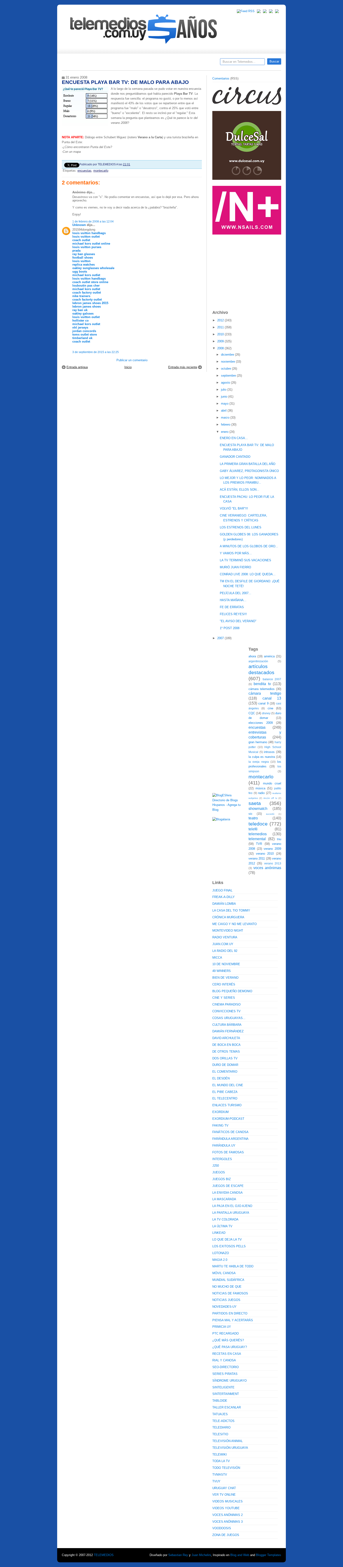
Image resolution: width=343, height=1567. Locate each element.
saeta (254, 803)
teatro (253, 818)
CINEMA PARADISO (226, 1004)
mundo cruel (272, 783)
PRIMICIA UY (221, 1326)
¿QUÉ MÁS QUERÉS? (228, 1340)
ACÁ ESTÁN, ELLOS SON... (239, 489)
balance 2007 (272, 679)
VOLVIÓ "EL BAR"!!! (234, 508)
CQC (251, 713)
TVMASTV (219, 1474)
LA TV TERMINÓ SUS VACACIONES (245, 560)
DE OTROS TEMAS (226, 1051)
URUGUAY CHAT (224, 1488)
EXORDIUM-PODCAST (228, 1118)
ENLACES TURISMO (227, 1105)
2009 (221, 341)
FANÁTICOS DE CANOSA (230, 1132)
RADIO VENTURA (224, 937)
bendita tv (262, 684)
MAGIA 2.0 (219, 1260)
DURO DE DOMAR (225, 1065)
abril (224, 410)
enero (225, 431)
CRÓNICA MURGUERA (228, 917)
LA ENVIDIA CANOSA (227, 1192)
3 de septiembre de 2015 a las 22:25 (95, 352)
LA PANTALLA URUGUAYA (230, 1212)
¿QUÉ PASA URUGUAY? (229, 1347)
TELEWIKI (219, 1454)
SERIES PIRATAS (225, 1374)
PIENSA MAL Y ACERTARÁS (232, 1320)
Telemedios (202, 63)
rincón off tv (270, 798)
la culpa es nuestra (261, 757)
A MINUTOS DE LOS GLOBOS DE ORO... (249, 546)
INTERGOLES (222, 1159)
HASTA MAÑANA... (233, 600)
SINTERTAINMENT (225, 1394)
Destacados (81, 63)
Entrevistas (122, 63)
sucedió (270, 814)
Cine (153, 63)
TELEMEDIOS (104, 1555)
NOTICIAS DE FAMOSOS (230, 1293)
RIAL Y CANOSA (224, 1360)
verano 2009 (272, 848)
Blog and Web (239, 1555)
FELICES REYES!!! (233, 614)
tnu (279, 839)
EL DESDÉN (221, 1078)
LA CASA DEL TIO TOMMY (231, 910)
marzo (225, 417)
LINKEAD (218, 1232)
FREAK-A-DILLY (223, 897)
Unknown (79, 225)
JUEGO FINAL (222, 890)
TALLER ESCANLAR (226, 1407)
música (260, 788)
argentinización (258, 661)
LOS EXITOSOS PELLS (229, 1246)
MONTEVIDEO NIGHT (227, 930)
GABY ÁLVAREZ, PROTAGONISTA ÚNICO (249, 471)
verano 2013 (272, 863)
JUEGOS (218, 1172)
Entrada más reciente (182, 367)
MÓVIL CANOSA (224, 1273)
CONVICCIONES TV (226, 1011)
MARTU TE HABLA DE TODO (232, 1266)
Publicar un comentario (131, 360)
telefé (253, 829)
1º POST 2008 (229, 628)
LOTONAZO (220, 1253)
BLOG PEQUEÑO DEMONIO (232, 991)
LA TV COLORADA (225, 1219)
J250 (215, 1165)
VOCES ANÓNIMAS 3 (227, 1521)
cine (270, 708)
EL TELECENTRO (224, 1098)
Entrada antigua (77, 367)
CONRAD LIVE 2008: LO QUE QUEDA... (248, 574)
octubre (226, 368)
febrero (226, 424)
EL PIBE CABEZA (225, 1092)
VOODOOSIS (221, 1528)
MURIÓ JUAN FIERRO (235, 567)
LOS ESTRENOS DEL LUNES (240, 527)
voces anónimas (267, 868)
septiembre (229, 375)
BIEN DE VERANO (225, 977)
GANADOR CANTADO (235, 456)
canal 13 (271, 698)
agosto (226, 382)
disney (266, 713)
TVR (259, 844)
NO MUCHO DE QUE (227, 1286)
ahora (252, 656)
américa (269, 656)
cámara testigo (264, 693)
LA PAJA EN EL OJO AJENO (232, 1206)
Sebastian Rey (178, 1555)
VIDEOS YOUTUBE (226, 1508)
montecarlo (100, 170)
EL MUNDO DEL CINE (227, 1085)
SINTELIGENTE (223, 1387)
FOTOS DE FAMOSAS (228, 1152)
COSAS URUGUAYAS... (228, 1018)
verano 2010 (265, 853)
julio (224, 389)
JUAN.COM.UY (222, 944)
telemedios (257, 834)
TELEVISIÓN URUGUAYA (230, 1447)
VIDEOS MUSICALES (227, 1501)
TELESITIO (220, 1434)
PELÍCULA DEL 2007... (235, 593)
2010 (221, 334)
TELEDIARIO (221, 1427)
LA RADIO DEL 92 (224, 951)
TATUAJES (220, 1414)
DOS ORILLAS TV (225, 1058)
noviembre (228, 361)
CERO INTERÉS (223, 984)
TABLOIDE (219, 1400)
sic (250, 813)
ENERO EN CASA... (234, 438)
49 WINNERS (221, 971)
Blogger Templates (268, 1555)
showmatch (257, 809)
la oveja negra (258, 761)
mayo (225, 403)
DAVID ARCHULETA (226, 1038)
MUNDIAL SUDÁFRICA (228, 1280)
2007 (221, 638)
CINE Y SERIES (223, 997)
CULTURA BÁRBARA (227, 1024)
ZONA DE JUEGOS (225, 1535)
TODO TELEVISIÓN (226, 1468)
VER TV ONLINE (224, 1494)
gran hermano (257, 742)
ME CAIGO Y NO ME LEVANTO (234, 924)
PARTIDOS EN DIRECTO (229, 1313)
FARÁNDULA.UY (223, 1145)
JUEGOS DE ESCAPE (228, 1186)
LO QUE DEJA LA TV (227, 1239)
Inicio (128, 367)
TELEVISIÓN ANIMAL (227, 1441)
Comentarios (220, 78)
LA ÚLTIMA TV (222, 1226)
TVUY (216, 1481)
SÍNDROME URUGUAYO (229, 1380)
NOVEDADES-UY (224, 1306)
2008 (221, 348)
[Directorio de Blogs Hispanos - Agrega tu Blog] (228, 809)
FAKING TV (220, 1125)
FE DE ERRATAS (232, 607)
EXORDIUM (220, 1112)
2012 (221, 320)
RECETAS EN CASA (226, 1354)
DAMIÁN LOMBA (224, 903)
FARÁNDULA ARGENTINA (230, 1139)
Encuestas (173, 63)
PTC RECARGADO (225, 1333)
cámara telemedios (261, 689)
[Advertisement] (247, 270)
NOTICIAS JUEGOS (226, 1300)
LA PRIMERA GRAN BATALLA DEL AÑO (247, 464)
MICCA (217, 957)
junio (224, 396)
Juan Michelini (201, 1555)
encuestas (84, 170)
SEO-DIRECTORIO (225, 1367)
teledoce (258, 823)
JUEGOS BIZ (221, 1179)
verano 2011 (256, 858)
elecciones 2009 (260, 723)
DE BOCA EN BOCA (226, 1045)
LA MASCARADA (224, 1199)
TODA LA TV (221, 1461)
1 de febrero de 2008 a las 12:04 (93, 221)
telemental (257, 839)
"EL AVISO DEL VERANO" (238, 621)
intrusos (269, 752)
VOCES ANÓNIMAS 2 (227, 1515)
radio (261, 793)
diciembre (228, 354)
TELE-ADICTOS (223, 1421)
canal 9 (263, 703)
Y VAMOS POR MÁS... (236, 553)
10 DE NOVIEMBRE (226, 964)
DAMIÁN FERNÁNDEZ (228, 1031)
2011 (221, 327)
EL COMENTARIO (224, 1071)
